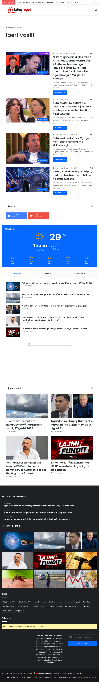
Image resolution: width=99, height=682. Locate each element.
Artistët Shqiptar (50, 677)
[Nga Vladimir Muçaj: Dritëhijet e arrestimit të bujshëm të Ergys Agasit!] (13, 309)
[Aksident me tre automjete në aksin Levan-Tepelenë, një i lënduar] (49, 579)
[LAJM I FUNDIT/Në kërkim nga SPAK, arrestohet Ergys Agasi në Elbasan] (13, 332)
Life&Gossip (63, 677)
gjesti (78, 602)
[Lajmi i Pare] (20, 9)
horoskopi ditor (8, 606)
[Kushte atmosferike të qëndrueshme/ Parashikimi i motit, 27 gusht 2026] (13, 298)
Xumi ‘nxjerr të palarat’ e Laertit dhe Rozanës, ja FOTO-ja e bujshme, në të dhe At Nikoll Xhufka (72, 108)
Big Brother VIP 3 (9, 602)
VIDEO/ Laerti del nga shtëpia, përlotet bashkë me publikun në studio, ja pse (72, 175)
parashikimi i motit (71, 606)
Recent (48, 273)
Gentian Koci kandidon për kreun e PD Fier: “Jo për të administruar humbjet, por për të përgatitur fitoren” (53, 318)
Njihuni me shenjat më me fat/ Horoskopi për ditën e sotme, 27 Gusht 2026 (47, 2)
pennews (85, 606)
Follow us (6, 618)
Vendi (29, 677)
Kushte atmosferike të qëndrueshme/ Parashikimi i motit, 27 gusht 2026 (56, 294)
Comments (80, 273)
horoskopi (86, 602)
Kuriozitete (73, 677)
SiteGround (80, 673)
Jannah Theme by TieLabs (48, 673)
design (61, 602)
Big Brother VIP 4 (25, 602)
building (52, 602)
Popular (17, 273)
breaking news (40, 602)
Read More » (60, 93)
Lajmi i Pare (59, 53)
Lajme (23, 677)
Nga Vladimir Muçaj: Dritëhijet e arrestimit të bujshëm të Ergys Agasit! (55, 306)
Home (10, 27)
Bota (40, 677)
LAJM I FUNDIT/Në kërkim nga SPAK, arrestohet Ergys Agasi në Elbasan (54, 328)
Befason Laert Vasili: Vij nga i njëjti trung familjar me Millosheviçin (71, 141)
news (60, 606)
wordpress (18, 611)
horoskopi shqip (23, 606)
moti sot (51, 606)
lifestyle (35, 606)
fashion (69, 602)
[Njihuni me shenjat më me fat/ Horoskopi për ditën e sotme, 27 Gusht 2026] (13, 286)
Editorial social (84, 677)
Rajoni (34, 677)
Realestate (7, 611)
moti (43, 606)
